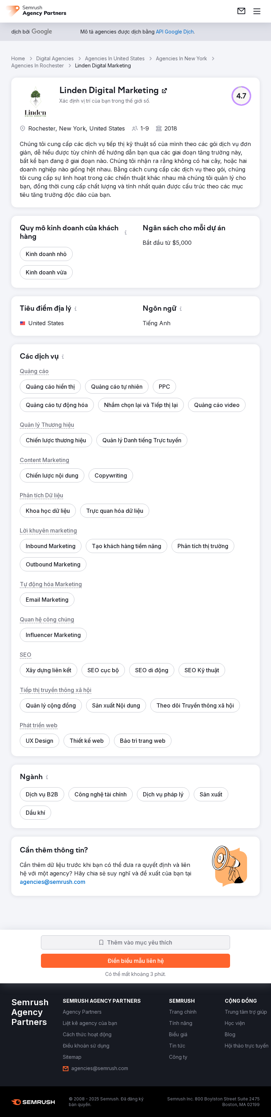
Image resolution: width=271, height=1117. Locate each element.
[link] (241, 11)
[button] (241, 96)
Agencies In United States (115, 58)
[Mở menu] (256, 11)
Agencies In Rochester (37, 65)
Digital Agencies (55, 58)
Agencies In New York (181, 58)
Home (18, 58)
